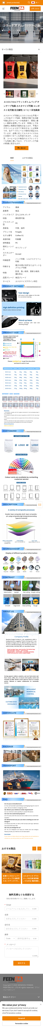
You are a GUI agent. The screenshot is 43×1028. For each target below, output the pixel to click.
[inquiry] (39, 504)
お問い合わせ (35, 8)
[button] (34, 848)
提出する (21, 963)
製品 (18, 30)
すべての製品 (7, 49)
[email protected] (13, 3)
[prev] (4, 94)
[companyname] (12, 979)
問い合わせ (22, 148)
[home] (17, 8)
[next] (37, 94)
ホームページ (9, 30)
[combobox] (10, 938)
